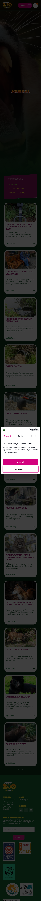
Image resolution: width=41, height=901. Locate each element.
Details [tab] (20, 436)
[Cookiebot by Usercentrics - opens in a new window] (29, 429)
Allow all (20, 462)
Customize (19, 469)
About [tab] (33, 436)
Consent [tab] (7, 436)
